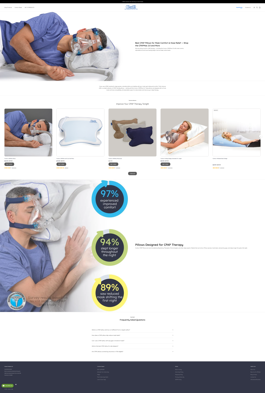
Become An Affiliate (255, 372)
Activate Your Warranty (103, 372)
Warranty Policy (179, 372)
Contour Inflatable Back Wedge (220, 158)
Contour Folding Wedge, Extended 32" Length (171, 158)
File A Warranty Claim (102, 377)
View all (132, 173)
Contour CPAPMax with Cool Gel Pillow (65, 158)
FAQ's (98, 374)
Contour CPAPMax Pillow (10, 158)
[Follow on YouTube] (16, 384)
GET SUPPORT (101, 369)
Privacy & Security (179, 377)
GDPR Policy (178, 379)
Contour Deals (18, 7)
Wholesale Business (256, 379)
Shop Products (8, 7)
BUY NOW (9, 164)
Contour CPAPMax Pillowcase (115, 158)
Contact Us (248, 7)
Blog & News (254, 374)
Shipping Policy (179, 374)
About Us (253, 369)
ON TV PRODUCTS (29, 7)
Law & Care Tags (101, 379)
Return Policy (178, 369)
